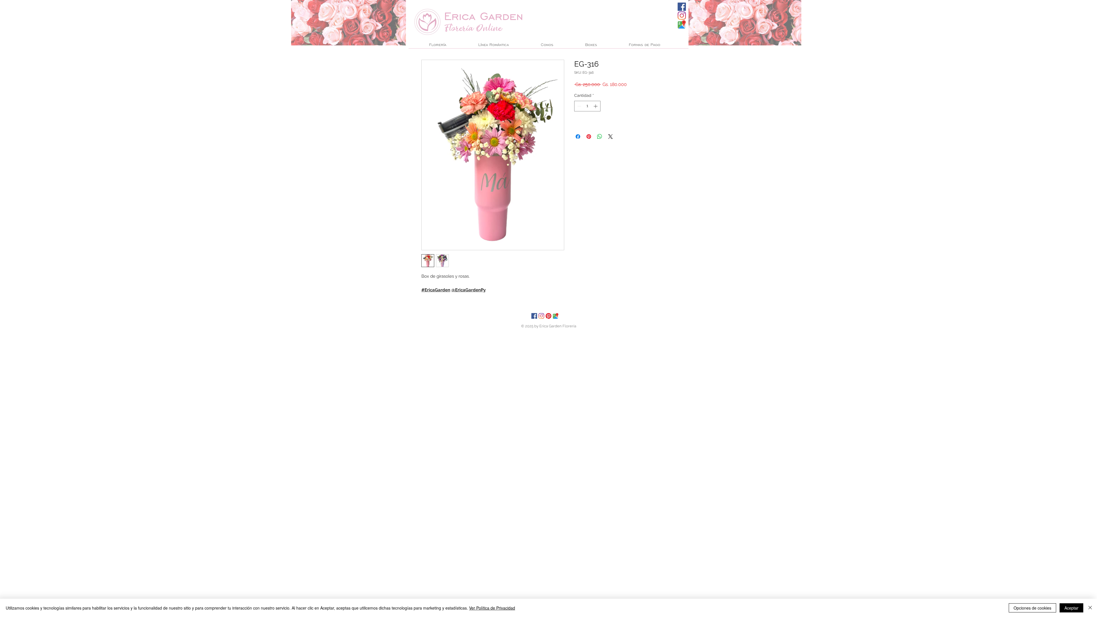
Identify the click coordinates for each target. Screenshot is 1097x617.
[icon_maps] (682, 24)
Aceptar (1071, 608)
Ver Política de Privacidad (492, 608)
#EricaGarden (435, 290)
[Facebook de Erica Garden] (534, 316)
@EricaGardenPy (468, 290)
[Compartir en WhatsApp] (599, 136)
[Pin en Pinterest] (588, 136)
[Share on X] (610, 136)
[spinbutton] (587, 106)
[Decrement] (578, 106)
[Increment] (596, 106)
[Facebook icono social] (682, 7)
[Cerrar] (1090, 607)
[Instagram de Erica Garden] (541, 316)
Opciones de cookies (1032, 608)
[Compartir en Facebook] (577, 136)
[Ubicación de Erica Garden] (555, 316)
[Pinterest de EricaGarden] (548, 316)
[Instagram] (682, 15)
